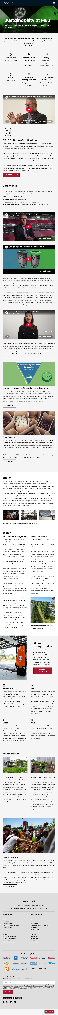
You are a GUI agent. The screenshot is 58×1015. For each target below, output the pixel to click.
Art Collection (35, 929)
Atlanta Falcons (32, 908)
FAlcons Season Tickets (9, 936)
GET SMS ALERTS (34, 938)
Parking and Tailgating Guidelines (40, 925)
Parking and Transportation (11, 925)
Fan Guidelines (34, 923)
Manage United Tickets (9, 945)
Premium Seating (7, 927)
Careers (33, 941)
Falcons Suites (7, 941)
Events (32, 921)
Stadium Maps (6, 917)
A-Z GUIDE (5, 919)
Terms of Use (34, 945)
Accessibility (34, 917)
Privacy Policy (34, 943)
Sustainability (34, 927)
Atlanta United (43, 908)
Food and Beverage (8, 921)
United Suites (6, 947)
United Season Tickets (9, 943)
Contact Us (34, 936)
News (32, 919)
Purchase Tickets (7, 923)
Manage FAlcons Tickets (9, 938)
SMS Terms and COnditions (38, 947)
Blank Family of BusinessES (18, 908)
